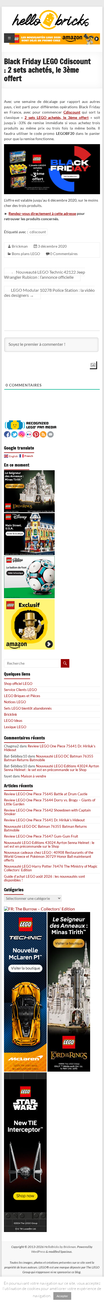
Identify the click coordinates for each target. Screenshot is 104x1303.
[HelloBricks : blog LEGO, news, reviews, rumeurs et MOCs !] (51, 11)
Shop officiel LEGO (18, 683)
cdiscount (38, 232)
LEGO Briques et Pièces (22, 696)
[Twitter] (14, 433)
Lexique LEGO (15, 727)
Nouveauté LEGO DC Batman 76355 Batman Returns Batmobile (48, 758)
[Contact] (50, 433)
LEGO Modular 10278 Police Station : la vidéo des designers (49, 293)
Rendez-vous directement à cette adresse (42, 213)
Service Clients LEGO (20, 690)
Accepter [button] (62, 1296)
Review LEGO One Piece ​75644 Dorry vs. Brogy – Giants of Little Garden (49, 802)
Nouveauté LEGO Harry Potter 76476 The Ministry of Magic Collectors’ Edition (50, 868)
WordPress (38, 1252)
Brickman (20, 246)
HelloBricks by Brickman (60, 1247)
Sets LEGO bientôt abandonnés (28, 708)
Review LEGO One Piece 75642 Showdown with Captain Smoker (47, 812)
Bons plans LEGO (26, 253)
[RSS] (43, 433)
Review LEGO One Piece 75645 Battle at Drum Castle (45, 794)
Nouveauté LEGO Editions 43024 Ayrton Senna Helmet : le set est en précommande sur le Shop (51, 768)
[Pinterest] (36, 433)
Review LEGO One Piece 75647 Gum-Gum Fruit (41, 836)
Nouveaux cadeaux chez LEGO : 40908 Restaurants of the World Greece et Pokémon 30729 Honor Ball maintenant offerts (48, 856)
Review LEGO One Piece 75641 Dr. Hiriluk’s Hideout (49, 748)
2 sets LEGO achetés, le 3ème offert (57, 117)
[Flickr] (29, 433)
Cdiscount (71, 112)
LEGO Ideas (13, 720)
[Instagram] (21, 433)
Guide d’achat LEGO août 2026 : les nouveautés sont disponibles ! (44, 878)
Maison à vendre (33, 776)
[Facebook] (7, 433)
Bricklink (10, 714)
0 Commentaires (64, 253)
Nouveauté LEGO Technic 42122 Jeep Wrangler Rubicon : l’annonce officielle (44, 274)
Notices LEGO (15, 702)
